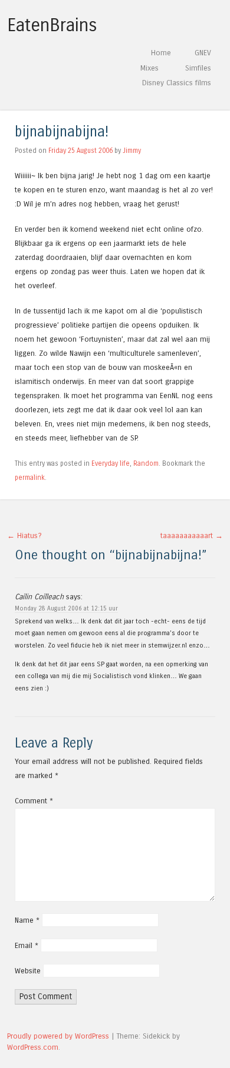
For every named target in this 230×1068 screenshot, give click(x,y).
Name (27, 920)
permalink (30, 477)
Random (146, 463)
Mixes (149, 68)
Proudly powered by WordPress (58, 1036)
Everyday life (110, 463)
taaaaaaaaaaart (191, 535)
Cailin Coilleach (39, 596)
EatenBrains (52, 25)
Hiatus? (24, 535)
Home (161, 52)
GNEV (203, 52)
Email (26, 945)
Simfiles (198, 68)
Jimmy (132, 150)
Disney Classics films (176, 82)
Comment (34, 800)
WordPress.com (32, 1047)
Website (28, 970)
